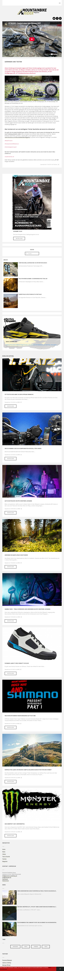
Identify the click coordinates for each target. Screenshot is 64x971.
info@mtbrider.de (6, 877)
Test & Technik (6, 856)
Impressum (5, 879)
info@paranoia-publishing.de (9, 876)
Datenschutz (5, 880)
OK (60, 968)
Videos (4, 854)
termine (36, 946)
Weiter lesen (19, 238)
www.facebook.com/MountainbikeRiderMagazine (17, 137)
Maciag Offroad (6, 965)
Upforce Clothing (6, 962)
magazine (15, 946)
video (45, 946)
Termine (4, 859)
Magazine (4, 861)
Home (3, 849)
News (3, 851)
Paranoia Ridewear (7, 960)
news (25, 946)
